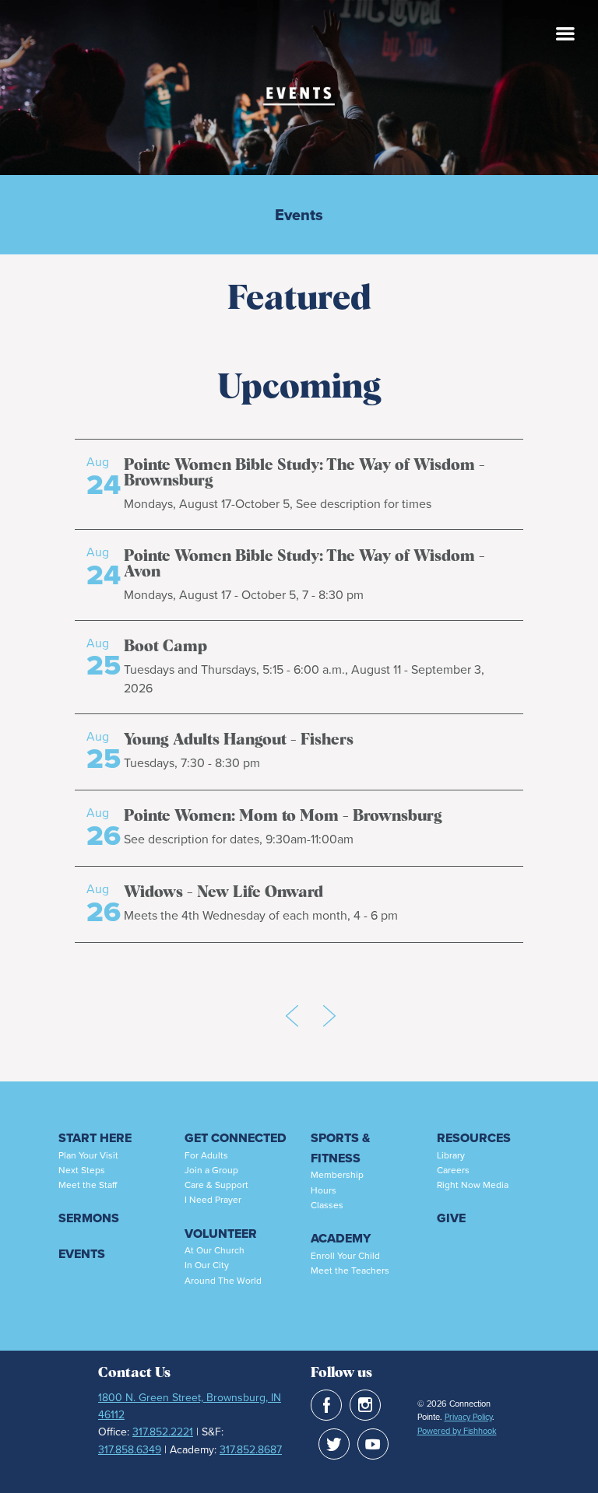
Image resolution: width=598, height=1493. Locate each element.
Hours (323, 1190)
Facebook (326, 1405)
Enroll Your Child (345, 1256)
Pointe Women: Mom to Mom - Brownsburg (283, 816)
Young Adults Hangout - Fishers (239, 740)
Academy (341, 1238)
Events (299, 214)
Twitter (334, 1444)
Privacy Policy (468, 1417)
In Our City (207, 1265)
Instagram (365, 1405)
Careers (453, 1170)
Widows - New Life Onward (223, 892)
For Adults (206, 1155)
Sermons (88, 1218)
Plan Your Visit (88, 1155)
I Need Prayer (213, 1200)
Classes (327, 1205)
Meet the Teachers (350, 1270)
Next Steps (81, 1170)
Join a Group (211, 1170)
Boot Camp (165, 646)
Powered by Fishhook (457, 1431)
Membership (337, 1175)
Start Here (95, 1138)
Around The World (223, 1281)
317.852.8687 (251, 1450)
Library (451, 1155)
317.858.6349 (129, 1450)
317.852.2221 (162, 1432)
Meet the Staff (87, 1185)
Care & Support (216, 1185)
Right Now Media (472, 1185)
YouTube (373, 1444)
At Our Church (214, 1250)
